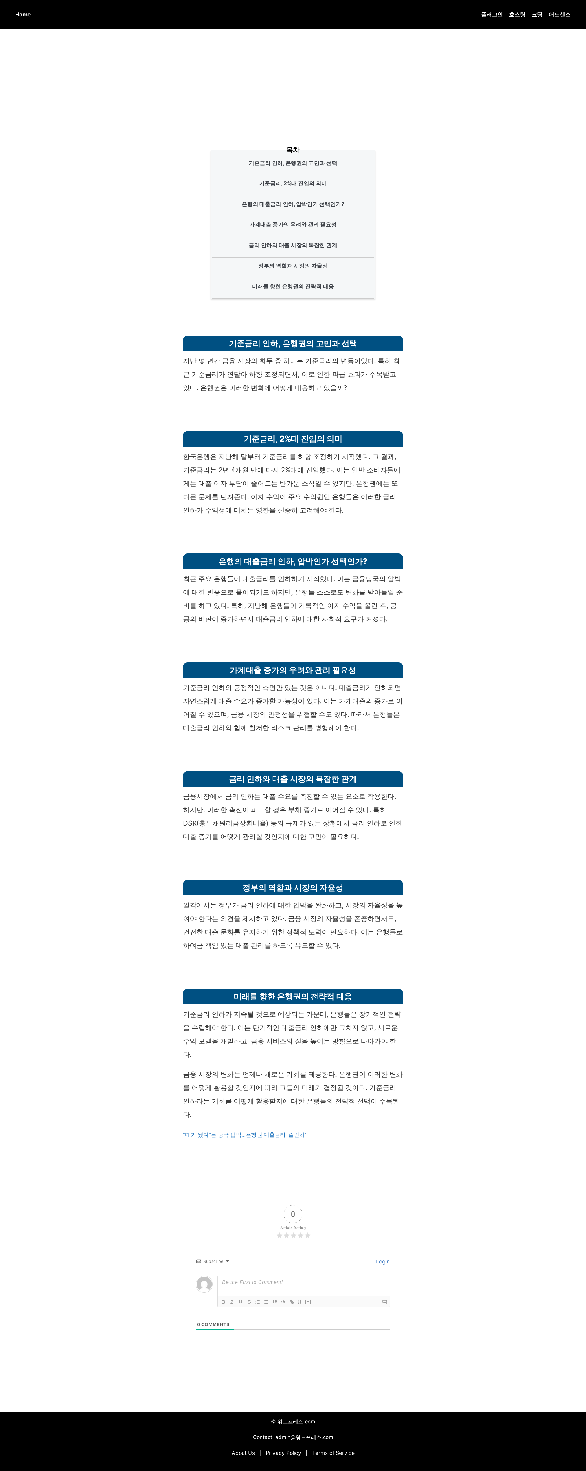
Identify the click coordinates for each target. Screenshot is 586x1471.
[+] (308, 1301)
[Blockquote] (274, 1302)
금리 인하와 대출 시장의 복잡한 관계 (293, 245)
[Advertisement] (293, 79)
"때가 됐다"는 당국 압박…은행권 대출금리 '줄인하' (244, 1135)
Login (382, 1261)
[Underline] (240, 1302)
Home (23, 14)
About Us (243, 1453)
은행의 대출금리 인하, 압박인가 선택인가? (293, 204)
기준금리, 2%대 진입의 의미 (293, 183)
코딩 (537, 14)
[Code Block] (283, 1302)
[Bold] (223, 1302)
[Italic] (232, 1302)
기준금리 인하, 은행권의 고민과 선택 (293, 163)
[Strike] (249, 1302)
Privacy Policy (283, 1453)
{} (300, 1301)
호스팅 (517, 14)
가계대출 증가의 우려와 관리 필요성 (293, 224)
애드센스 (560, 14)
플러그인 (492, 14)
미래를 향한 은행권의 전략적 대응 (293, 286)
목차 (293, 150)
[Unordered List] (266, 1302)
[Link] (292, 1302)
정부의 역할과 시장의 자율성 (293, 265)
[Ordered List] (257, 1302)
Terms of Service (333, 1453)
